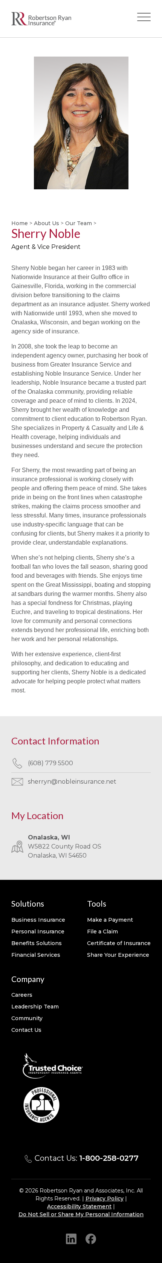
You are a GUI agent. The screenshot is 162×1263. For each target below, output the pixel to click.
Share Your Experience (118, 954)
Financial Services (35, 954)
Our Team (78, 223)
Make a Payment (110, 919)
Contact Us (26, 1030)
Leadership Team (35, 1006)
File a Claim (102, 931)
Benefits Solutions (36, 943)
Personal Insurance (37, 931)
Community (27, 1018)
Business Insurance (38, 919)
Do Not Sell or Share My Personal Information (81, 1214)
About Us (46, 223)
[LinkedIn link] (71, 1238)
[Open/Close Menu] (144, 19)
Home (19, 223)
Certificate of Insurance (119, 943)
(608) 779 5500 (50, 763)
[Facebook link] (91, 1238)
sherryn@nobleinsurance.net (72, 781)
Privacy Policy (105, 1198)
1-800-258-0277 (109, 1158)
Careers (21, 994)
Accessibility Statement (79, 1206)
